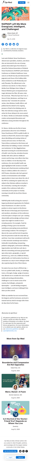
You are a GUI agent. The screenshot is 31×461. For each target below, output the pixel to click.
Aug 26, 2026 (11, 370)
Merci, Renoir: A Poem (15, 392)
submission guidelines (12, 329)
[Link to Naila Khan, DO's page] (16, 358)
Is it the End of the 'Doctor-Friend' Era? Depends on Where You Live (15, 421)
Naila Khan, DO (15, 368)
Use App (21, 2)
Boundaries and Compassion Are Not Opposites (15, 363)
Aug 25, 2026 (11, 398)
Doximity (15, 426)
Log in (10, 457)
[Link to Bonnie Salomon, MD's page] (16, 387)
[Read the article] (15, 352)
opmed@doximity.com (10, 331)
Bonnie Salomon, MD (15, 395)
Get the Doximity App (10, 451)
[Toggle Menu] (28, 2)
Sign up (20, 457)
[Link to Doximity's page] (16, 414)
